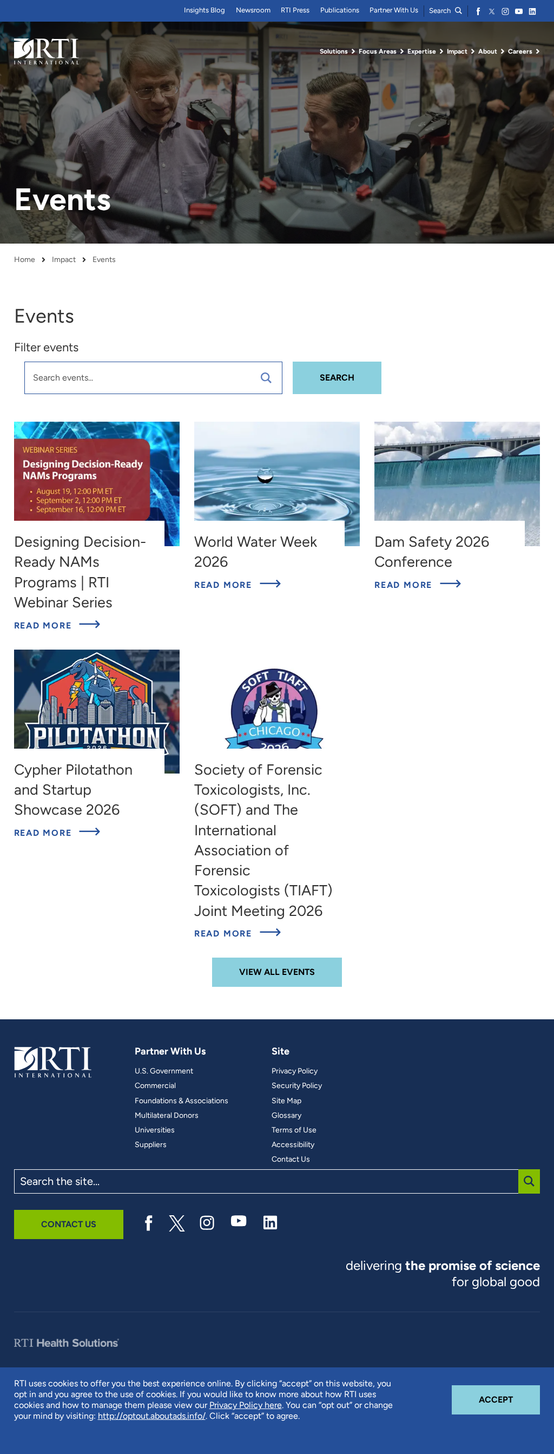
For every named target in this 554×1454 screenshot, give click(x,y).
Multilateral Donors (167, 1115)
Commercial (155, 1086)
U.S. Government (164, 1071)
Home (24, 260)
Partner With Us (394, 10)
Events (104, 260)
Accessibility (293, 1145)
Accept (509, 1399)
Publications (339, 10)
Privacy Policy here (245, 1405)
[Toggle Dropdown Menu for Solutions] (353, 51)
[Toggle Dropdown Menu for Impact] (473, 51)
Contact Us (291, 1159)
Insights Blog (204, 10)
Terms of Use (294, 1130)
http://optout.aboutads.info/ (152, 1416)
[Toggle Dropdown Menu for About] (502, 51)
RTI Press (295, 10)
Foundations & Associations (181, 1101)
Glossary (286, 1115)
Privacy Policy (295, 1071)
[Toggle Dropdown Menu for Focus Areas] (402, 51)
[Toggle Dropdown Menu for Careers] (538, 51)
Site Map (286, 1101)
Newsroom (253, 10)
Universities (155, 1130)
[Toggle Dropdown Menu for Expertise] (441, 51)
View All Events (277, 972)
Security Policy (297, 1086)
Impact (64, 260)
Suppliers (151, 1145)
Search (440, 10)
